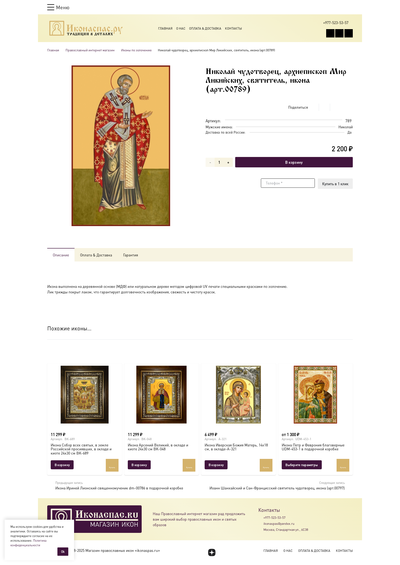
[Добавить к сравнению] (349, 107)
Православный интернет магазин (90, 50)
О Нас (180, 28)
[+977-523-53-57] (260, 517)
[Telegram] (348, 33)
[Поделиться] (313, 107)
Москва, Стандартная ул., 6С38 (285, 529)
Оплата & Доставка (205, 28)
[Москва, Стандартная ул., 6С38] (260, 529)
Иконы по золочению (136, 50)
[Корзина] (341, 7)
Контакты (233, 28)
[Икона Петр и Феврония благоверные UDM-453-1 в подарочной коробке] (316, 395)
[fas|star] (211, 552)
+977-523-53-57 (274, 517)
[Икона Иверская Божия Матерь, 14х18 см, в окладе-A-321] (238, 395)
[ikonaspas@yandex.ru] (260, 523)
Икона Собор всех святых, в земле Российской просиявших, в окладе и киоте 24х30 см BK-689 (81, 448)
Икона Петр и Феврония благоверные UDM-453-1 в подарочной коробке (313, 446)
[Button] (350, 7)
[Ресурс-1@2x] (86, 28)
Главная (165, 28)
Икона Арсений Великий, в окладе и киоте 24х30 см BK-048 (158, 446)
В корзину (294, 162)
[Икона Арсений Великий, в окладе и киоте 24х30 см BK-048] (162, 395)
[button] (58, 7)
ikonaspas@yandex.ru (278, 523)
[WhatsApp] (339, 33)
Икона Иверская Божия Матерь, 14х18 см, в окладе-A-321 (236, 446)
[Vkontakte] (330, 33)
